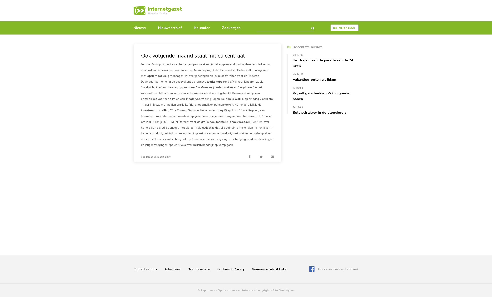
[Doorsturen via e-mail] (272, 157)
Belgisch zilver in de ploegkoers (320, 112)
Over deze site (199, 269)
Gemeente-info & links (269, 269)
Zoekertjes (231, 28)
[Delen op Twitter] (261, 157)
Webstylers (287, 290)
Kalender (202, 28)
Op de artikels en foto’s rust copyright (244, 290)
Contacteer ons (145, 269)
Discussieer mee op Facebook (338, 269)
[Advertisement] (272, 10)
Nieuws (140, 28)
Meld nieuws (347, 27)
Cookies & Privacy (230, 269)
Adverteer (172, 269)
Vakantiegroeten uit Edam (314, 79)
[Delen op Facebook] (249, 157)
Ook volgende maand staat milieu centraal (193, 55)
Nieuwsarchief (170, 28)
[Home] (158, 10)
